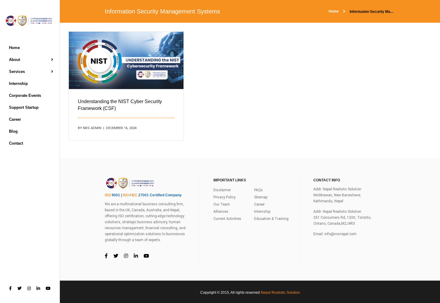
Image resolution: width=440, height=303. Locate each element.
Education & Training (271, 219)
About (14, 59)
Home (14, 47)
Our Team (221, 204)
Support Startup (24, 107)
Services (17, 71)
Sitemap (260, 197)
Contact (16, 143)
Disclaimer (222, 190)
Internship (18, 83)
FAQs (258, 190)
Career (15, 119)
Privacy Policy (224, 197)
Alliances (220, 211)
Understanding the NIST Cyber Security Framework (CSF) (120, 105)
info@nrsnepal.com (340, 234)
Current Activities (227, 219)
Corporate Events (25, 95)
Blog (13, 131)
